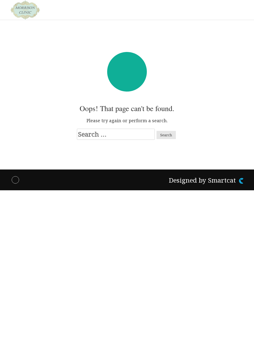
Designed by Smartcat (203, 180)
